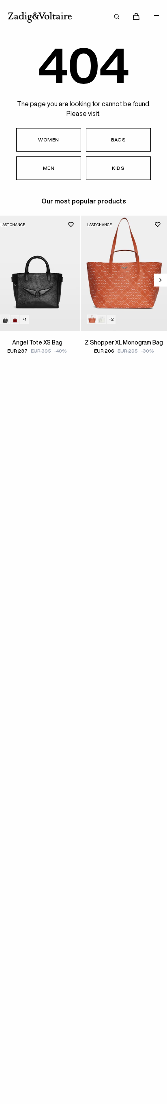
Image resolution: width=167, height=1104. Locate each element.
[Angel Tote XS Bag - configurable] (15, 319)
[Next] (160, 280)
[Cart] (136, 16)
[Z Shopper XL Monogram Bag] (124, 273)
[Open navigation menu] (156, 16)
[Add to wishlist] (70, 224)
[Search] (116, 16)
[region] (83, 296)
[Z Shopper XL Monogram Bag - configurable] (101, 319)
